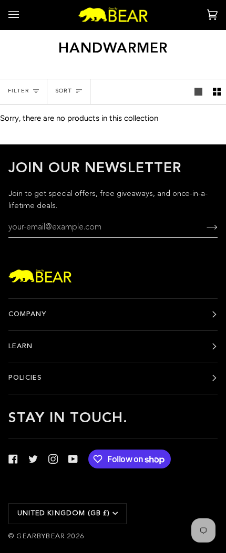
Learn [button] (20, 346)
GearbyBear (40, 536)
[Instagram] (53, 459)
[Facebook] (13, 459)
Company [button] (27, 314)
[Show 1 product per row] (198, 92)
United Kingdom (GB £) (63, 513)
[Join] (204, 228)
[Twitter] (33, 459)
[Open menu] (24, 14)
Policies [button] (25, 377)
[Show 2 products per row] (217, 92)
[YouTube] (73, 459)
